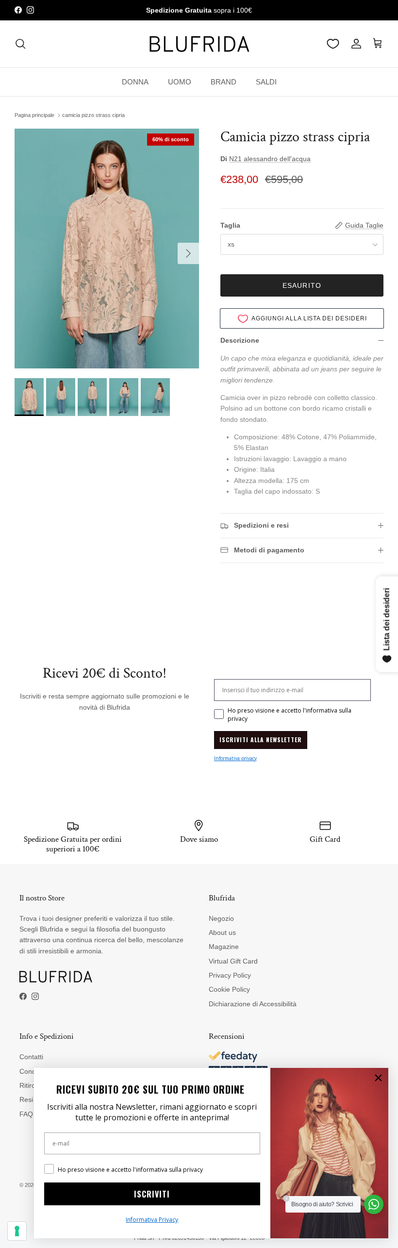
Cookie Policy (229, 989)
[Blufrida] (199, 44)
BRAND (223, 82)
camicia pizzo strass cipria (93, 115)
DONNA (135, 82)
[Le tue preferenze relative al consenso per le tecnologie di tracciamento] (17, 1231)
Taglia (230, 225)
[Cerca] (20, 44)
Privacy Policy (230, 975)
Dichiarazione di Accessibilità (253, 1004)
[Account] (354, 44)
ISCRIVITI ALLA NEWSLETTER (260, 739)
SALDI (266, 82)
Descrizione (239, 340)
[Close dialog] (378, 1078)
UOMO (179, 82)
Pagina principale (34, 115)
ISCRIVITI (152, 1194)
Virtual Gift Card (233, 961)
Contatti (31, 1057)
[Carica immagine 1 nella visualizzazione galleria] (107, 248)
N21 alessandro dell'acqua (270, 159)
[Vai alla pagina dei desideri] (333, 43)
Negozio (221, 918)
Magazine (224, 946)
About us (222, 932)
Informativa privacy (235, 758)
